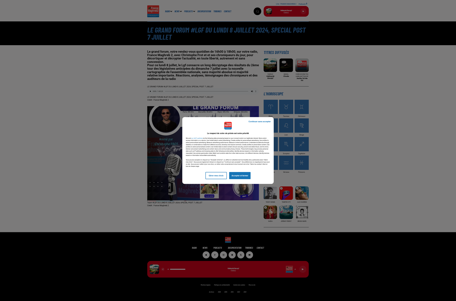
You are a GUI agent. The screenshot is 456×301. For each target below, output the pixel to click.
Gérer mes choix (216, 175)
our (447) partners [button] (197, 138)
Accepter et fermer (240, 175)
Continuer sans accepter (260, 121)
